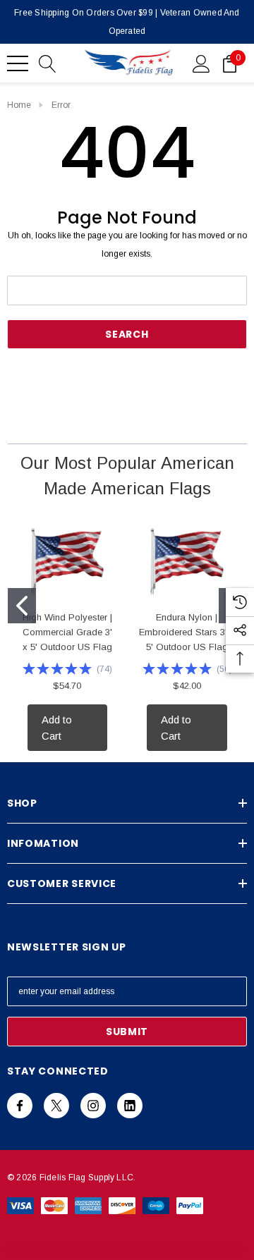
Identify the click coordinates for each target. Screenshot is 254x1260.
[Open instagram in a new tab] (93, 1105)
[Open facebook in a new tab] (19, 1105)
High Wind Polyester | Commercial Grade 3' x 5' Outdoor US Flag (67, 632)
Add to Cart (57, 728)
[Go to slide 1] (22, 605)
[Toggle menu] (17, 63)
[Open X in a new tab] (56, 1105)
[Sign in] (201, 63)
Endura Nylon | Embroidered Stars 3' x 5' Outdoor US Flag (187, 632)
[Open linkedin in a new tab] (130, 1105)
